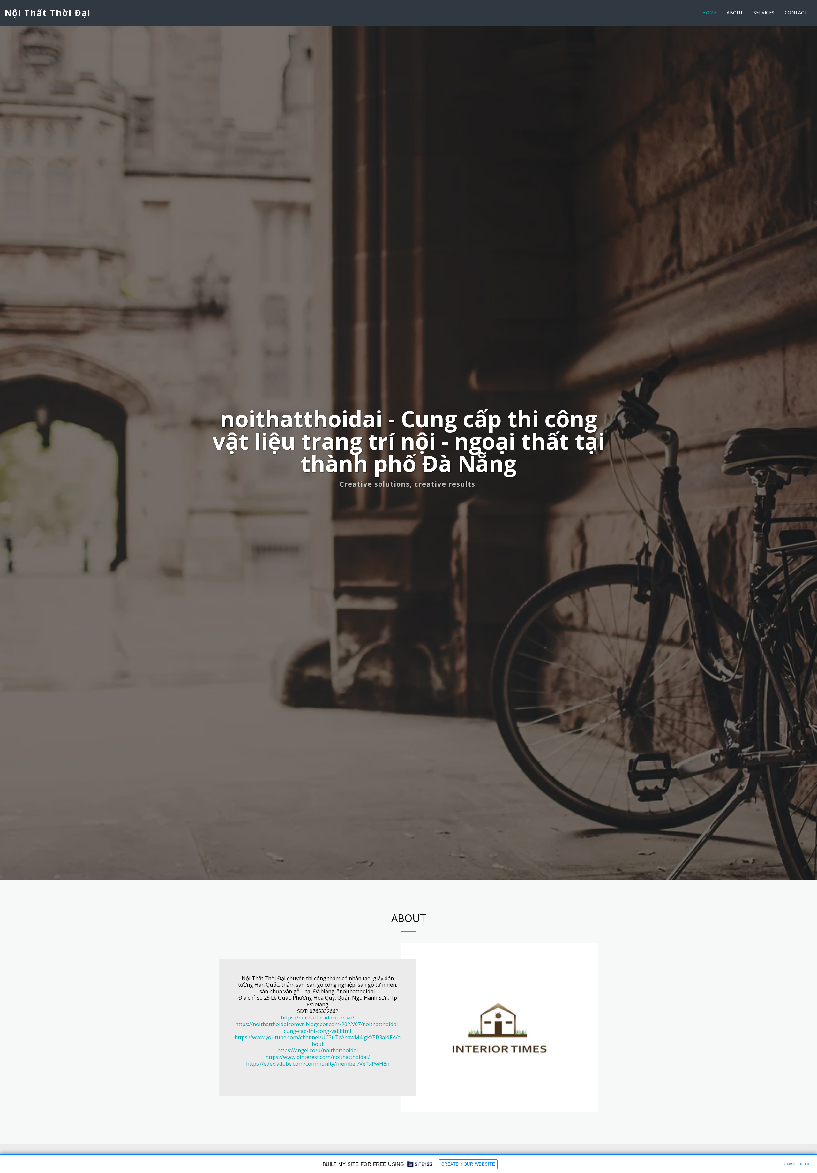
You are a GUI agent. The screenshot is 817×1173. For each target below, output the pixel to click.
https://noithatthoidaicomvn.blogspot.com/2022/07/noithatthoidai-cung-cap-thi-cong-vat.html (317, 1027)
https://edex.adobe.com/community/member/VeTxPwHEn (317, 1063)
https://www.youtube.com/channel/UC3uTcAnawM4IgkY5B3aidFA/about (318, 1040)
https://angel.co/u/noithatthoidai (317, 1050)
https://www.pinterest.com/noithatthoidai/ (318, 1057)
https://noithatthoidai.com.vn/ (317, 1017)
